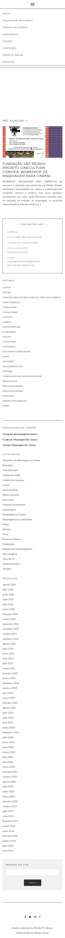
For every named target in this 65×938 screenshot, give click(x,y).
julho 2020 (8, 786)
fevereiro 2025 (10, 673)
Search (32, 883)
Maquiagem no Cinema (14, 514)
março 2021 (9, 766)
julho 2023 (8, 712)
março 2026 (9, 609)
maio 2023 (8, 717)
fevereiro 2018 (10, 835)
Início (6, 13)
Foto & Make (9, 341)
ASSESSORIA (10, 34)
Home (6, 356)
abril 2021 (8, 762)
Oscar (6, 534)
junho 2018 (8, 831)
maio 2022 (8, 747)
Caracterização (10, 470)
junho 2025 (8, 653)
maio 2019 (8, 816)
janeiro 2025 (9, 678)
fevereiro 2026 (10, 614)
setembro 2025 (11, 638)
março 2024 (9, 697)
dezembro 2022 (11, 732)
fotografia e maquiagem (17, 351)
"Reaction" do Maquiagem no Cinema (21, 460)
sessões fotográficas (15, 401)
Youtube (7, 568)
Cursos (7, 322)
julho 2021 (8, 757)
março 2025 (9, 668)
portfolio (8, 396)
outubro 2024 (10, 688)
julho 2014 (8, 845)
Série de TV (8, 559)
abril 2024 (8, 693)
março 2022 (9, 752)
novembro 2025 (11, 628)
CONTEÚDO (9, 48)
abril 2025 (8, 663)
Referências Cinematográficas (17, 549)
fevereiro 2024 (10, 702)
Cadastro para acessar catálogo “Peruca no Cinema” (32, 297)
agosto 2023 (9, 707)
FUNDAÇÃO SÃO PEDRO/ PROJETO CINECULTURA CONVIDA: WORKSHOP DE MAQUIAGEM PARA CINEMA (26, 170)
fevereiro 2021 (10, 771)
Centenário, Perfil (11, 475)
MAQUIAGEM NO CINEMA (18, 20)
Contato (8, 62)
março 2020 (9, 796)
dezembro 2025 (11, 624)
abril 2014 (8, 850)
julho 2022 (8, 737)
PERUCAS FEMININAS (13, 391)
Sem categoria (10, 554)
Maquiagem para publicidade (17, 519)
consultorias (10, 312)
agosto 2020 (9, 781)
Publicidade (8, 544)
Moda (6, 524)
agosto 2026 (9, 584)
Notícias (7, 529)
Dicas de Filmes (10, 490)
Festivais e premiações (14, 504)
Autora (7, 292)
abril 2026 (8, 604)
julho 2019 (8, 811)
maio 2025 (8, 658)
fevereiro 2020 (10, 801)
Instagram (8, 361)
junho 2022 (8, 742)
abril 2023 (8, 722)
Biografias (8, 465)
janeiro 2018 (9, 840)
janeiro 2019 (9, 826)
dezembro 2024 (11, 683)
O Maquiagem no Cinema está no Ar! (22, 376)
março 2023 (9, 727)
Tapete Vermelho (11, 563)
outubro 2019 (10, 806)
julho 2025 (8, 648)
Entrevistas (9, 332)
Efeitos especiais (11, 327)
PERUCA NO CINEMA (15, 27)
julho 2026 (8, 589)
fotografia (9, 346)
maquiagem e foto (13, 366)
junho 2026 (8, 594)
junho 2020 (8, 791)
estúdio (7, 336)
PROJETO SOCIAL (13, 55)
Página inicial (10, 381)
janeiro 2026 (9, 619)
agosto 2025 (9, 643)
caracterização (12, 302)
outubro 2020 (10, 776)
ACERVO (7, 287)
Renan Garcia (41, 932)
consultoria (10, 307)
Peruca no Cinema (13, 386)
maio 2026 (8, 599)
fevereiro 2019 (10, 821)
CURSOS (8, 41)
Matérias (7, 371)
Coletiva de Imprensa (13, 480)
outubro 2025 (10, 633)
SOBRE (6, 405)
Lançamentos (9, 509)
